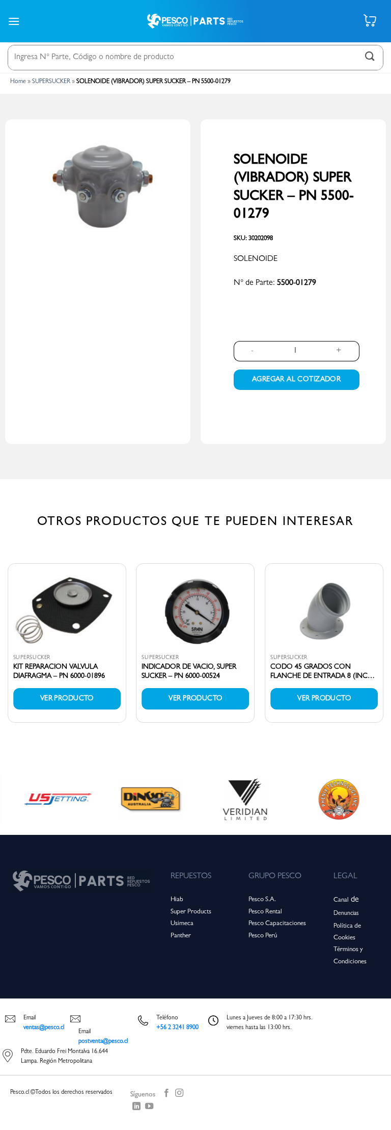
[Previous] (8, 647)
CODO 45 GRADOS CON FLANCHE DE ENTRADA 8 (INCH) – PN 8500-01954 (322, 672)
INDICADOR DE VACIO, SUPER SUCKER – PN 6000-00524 (189, 672)
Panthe (179, 936)
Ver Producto (67, 698)
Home (18, 82)
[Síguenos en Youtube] (149, 1108)
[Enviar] (370, 57)
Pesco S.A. (262, 900)
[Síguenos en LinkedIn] (136, 1108)
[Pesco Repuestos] (195, 21)
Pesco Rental (265, 912)
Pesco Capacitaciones (277, 924)
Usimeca (182, 924)
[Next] (382, 647)
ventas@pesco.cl (43, 1028)
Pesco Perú (262, 936)
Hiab (177, 900)
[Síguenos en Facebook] (166, 1095)
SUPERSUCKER (51, 82)
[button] (14, 21)
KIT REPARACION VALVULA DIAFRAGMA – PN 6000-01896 (59, 672)
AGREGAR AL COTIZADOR (296, 379)
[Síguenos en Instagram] (179, 1095)
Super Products (191, 912)
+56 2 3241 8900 (177, 1028)
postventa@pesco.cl (103, 1042)
